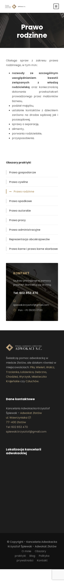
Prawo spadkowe (20, 201)
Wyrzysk (24, 377)
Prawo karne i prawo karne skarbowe (33, 249)
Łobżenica (27, 372)
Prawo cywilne (18, 182)
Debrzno (40, 372)
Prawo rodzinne (24, 191)
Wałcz (50, 367)
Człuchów (32, 381)
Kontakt (42, 560)
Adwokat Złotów (31, 413)
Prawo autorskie (20, 210)
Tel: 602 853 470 (25, 293)
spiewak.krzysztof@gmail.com (31, 305)
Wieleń (40, 367)
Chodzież (12, 377)
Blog (32, 556)
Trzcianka (12, 372)
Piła (32, 367)
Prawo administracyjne (24, 230)
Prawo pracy (17, 220)
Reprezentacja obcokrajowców (29, 239)
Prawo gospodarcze (22, 172)
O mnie (26, 551)
